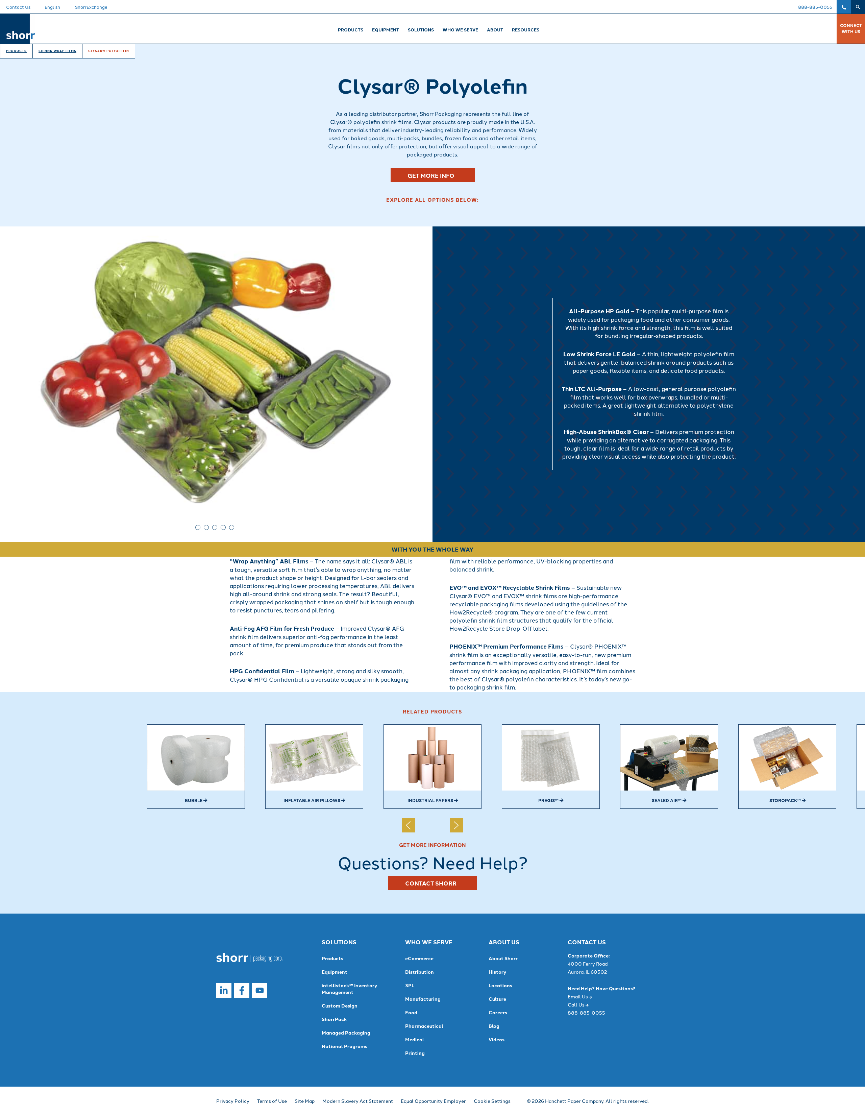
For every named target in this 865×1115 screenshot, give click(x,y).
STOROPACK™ (785, 800)
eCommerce (419, 958)
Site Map (305, 1100)
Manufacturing (423, 998)
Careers (498, 1012)
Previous (8, 370)
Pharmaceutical (424, 1025)
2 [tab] (206, 527)
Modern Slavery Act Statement (357, 1100)
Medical (414, 1039)
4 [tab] (223, 527)
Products (16, 51)
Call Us (577, 1004)
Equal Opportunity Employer (433, 1100)
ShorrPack (334, 1019)
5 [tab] (231, 527)
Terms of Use (272, 1100)
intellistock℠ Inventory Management (349, 988)
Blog (494, 1025)
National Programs (344, 1046)
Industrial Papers (430, 800)
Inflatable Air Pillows (312, 800)
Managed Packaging (346, 1032)
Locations (500, 985)
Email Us (578, 996)
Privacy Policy (232, 1100)
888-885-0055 (815, 7)
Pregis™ (549, 800)
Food (411, 1012)
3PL (409, 985)
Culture (497, 998)
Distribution (419, 971)
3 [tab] (214, 527)
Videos (496, 1039)
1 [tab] (197, 527)
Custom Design (339, 1005)
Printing (415, 1052)
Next (424, 370)
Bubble (194, 800)
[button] (858, 7)
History (497, 971)
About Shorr (503, 958)
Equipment (334, 971)
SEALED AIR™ (667, 800)
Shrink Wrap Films (57, 51)
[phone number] (844, 7)
